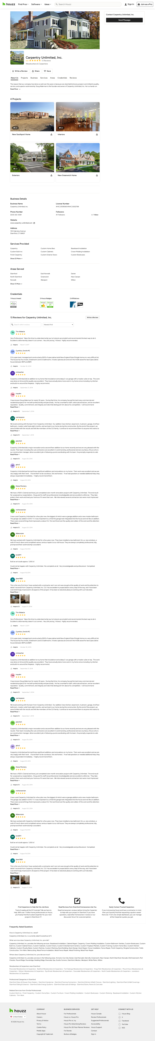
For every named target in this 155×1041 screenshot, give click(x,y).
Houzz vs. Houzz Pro (71, 1017)
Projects (24, 78)
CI (13, 373)
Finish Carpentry (28, 993)
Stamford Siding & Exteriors (19, 984)
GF (12, 465)
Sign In (93, 1034)
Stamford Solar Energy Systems (41, 984)
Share (37, 71)
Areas (52, 78)
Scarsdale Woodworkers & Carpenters (86, 971)
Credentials (62, 78)
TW (12, 394)
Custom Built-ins (15, 993)
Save (49, 71)
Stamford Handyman (46, 982)
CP (12, 352)
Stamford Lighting (109, 982)
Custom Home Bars (42, 993)
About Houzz (41, 1014)
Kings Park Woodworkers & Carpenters (107, 969)
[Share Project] (51, 134)
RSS (123, 1028)
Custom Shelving (106, 993)
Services (43, 78)
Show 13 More (15, 284)
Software (35, 4)
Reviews (73, 78)
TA (13, 332)
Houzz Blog (126, 1014)
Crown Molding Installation (74, 993)
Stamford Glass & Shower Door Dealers (23, 982)
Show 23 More (15, 259)
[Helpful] (11, 345)
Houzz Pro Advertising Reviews (75, 1024)
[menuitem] (23, 4)
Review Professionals (98, 1017)
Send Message (124, 20)
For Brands (68, 1031)
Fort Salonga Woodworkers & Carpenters (78, 969)
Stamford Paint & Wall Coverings (128, 982)
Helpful (15, 345)
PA (12, 442)
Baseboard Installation (121, 993)
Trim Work (20, 995)
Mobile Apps (41, 1031)
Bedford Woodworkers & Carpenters (50, 969)
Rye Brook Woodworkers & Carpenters (58, 971)
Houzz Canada (96, 1014)
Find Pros (22, 4)
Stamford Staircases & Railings (65, 984)
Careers (39, 1017)
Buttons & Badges (70, 1034)
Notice (45, 1020)
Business (34, 78)
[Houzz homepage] (9, 3)
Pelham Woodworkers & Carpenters (31, 971)
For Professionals (70, 1014)
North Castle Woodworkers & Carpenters (116, 971)
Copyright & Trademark (45, 1034)
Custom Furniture (57, 993)
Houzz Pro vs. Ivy (70, 1020)
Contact (94, 1031)
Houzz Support (96, 1027)
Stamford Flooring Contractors (66, 982)
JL (13, 579)
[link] (15, 407)
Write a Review (92, 317)
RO (12, 511)
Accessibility (95, 1024)
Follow (96, 215)
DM (12, 487)
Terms (39, 1024)
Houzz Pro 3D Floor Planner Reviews (77, 1027)
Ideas (46, 4)
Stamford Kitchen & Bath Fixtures (90, 982)
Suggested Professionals (100, 1020)
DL (13, 534)
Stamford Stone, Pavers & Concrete (89, 984)
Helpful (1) (16, 411)
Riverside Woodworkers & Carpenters (22, 969)
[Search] (56, 4)
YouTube (125, 1024)
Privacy (39, 1020)
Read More (14, 89)
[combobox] (88, 4)
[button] (55, 302)
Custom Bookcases (91, 993)
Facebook (125, 1021)
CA (12, 418)
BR (12, 556)
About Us (14, 78)
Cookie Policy (41, 1027)
